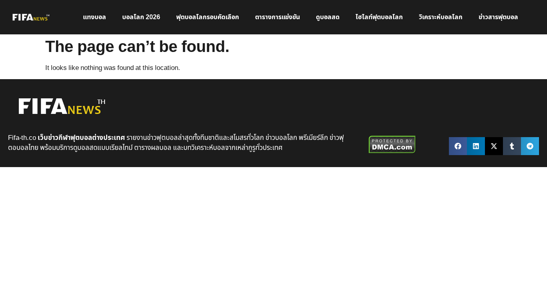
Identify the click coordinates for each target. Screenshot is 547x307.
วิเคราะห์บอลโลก (441, 17)
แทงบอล (94, 17)
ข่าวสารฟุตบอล (498, 17)
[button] (458, 146)
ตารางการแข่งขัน (277, 17)
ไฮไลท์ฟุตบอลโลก (379, 17)
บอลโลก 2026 (141, 17)
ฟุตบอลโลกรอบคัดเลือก (207, 17)
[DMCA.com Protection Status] (392, 152)
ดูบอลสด (328, 17)
